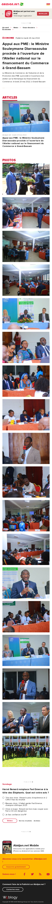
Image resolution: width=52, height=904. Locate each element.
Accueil (5, 27)
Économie (6, 29)
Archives (37, 821)
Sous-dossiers (29, 27)
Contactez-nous (12, 889)
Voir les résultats (25, 821)
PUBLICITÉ (25, 23)
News (16, 27)
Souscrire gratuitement (16, 867)
